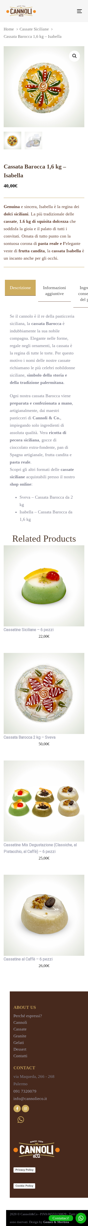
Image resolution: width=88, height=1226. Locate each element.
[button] (74, 56)
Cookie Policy (24, 1185)
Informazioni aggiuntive (54, 290)
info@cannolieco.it (30, 1098)
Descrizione (20, 287)
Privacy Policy (24, 1169)
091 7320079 (24, 1091)
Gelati (18, 1042)
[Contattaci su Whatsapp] (21, 1120)
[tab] (20, 294)
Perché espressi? (27, 1016)
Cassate (20, 1029)
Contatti (20, 1056)
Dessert (19, 1049)
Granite (19, 1036)
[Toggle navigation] (69, 11)
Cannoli (20, 1022)
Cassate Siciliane (34, 29)
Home (9, 29)
